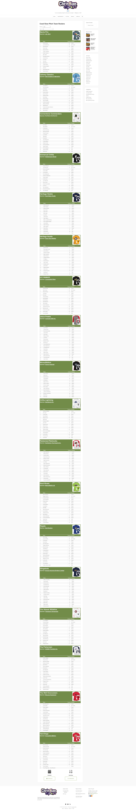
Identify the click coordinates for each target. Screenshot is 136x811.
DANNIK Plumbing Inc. (51, 649)
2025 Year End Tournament (93, 39)
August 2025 (88, 57)
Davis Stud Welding (50, 238)
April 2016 (88, 80)
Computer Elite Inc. (50, 318)
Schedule (50, 778)
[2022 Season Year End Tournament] (88, 48)
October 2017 (88, 75)
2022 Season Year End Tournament (93, 48)
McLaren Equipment (50, 695)
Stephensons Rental (50, 157)
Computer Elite (74, 806)
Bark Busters (48, 528)
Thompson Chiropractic (51, 611)
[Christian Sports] (68, 5)
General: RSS (91, 796)
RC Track (67, 16)
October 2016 (88, 77)
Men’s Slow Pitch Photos (90, 100)
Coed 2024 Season (92, 44)
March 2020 (88, 71)
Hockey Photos (88, 97)
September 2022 (89, 68)
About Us (72, 16)
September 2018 (89, 74)
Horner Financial (49, 364)
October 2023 (88, 65)
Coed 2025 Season (92, 34)
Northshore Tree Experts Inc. (53, 443)
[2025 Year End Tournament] (88, 39)
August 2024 (88, 62)
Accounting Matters (50, 736)
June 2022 (88, 69)
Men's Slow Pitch (89, 98)
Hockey (87, 95)
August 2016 (88, 78)
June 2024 (88, 63)
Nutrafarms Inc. (49, 402)
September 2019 (89, 72)
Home (54, 16)
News (73, 808)
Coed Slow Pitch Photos (90, 94)
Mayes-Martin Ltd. (50, 485)
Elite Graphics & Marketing (52, 76)
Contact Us (78, 16)
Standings (71, 778)
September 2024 (89, 60)
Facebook (90, 796)
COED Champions (89, 91)
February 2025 (88, 59)
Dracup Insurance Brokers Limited (54, 570)
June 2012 (88, 83)
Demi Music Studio (50, 196)
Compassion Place (50, 279)
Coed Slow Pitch (89, 92)
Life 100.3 (47, 34)
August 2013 (88, 81)
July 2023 (87, 66)
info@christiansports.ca (94, 793)
